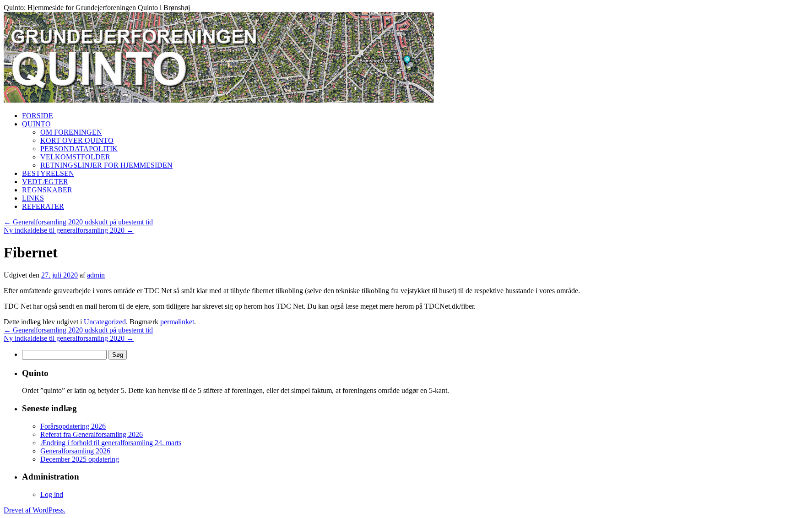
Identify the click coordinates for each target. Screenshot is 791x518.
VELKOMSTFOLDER (75, 157)
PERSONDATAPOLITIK (79, 149)
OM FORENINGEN (71, 132)
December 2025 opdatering (79, 459)
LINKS (33, 198)
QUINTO (36, 124)
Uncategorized (105, 322)
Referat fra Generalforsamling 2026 (91, 434)
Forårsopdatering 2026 (73, 426)
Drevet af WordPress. (34, 510)
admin (96, 275)
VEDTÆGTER (45, 181)
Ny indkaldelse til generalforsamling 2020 (69, 230)
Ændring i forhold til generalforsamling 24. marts (110, 443)
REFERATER (43, 206)
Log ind (51, 494)
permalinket (177, 322)
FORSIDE (37, 116)
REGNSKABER (47, 190)
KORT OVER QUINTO (77, 140)
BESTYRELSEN (48, 173)
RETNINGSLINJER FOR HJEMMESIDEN (106, 165)
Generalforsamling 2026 (75, 451)
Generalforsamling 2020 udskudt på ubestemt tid (78, 222)
